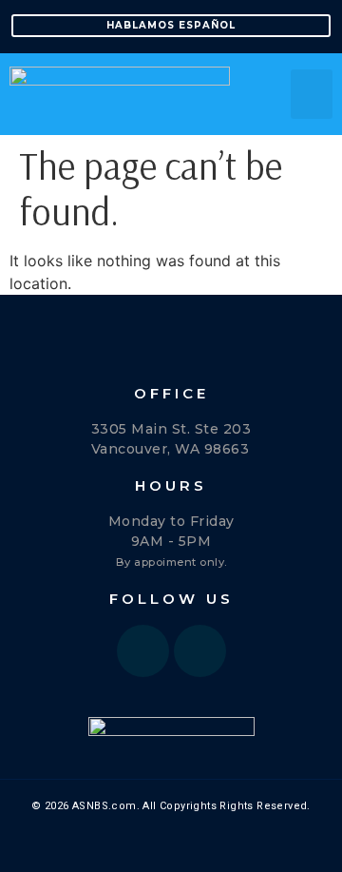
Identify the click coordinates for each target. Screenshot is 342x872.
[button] (312, 94)
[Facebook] (143, 651)
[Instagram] (200, 651)
